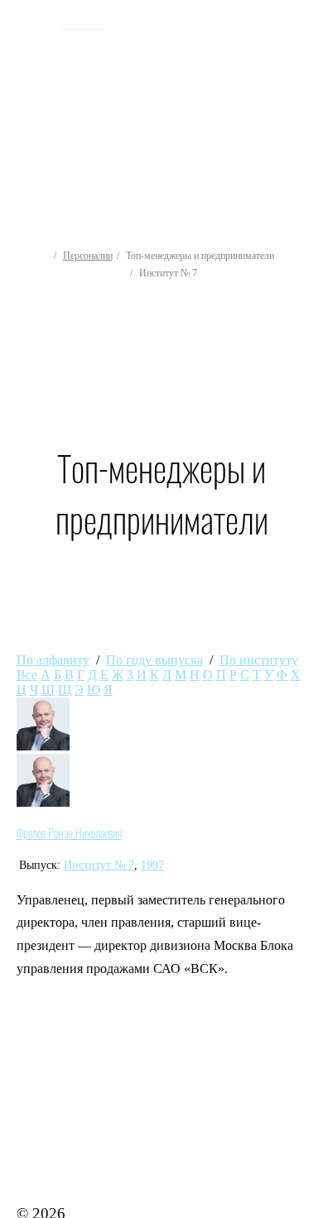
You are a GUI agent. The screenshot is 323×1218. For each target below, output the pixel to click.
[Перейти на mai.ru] (32, 22)
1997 (152, 865)
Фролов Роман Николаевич (69, 833)
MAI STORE (60, 1167)
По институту (258, 660)
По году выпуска (154, 660)
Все (27, 675)
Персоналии (88, 255)
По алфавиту (53, 660)
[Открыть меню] (303, 104)
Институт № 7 (99, 865)
